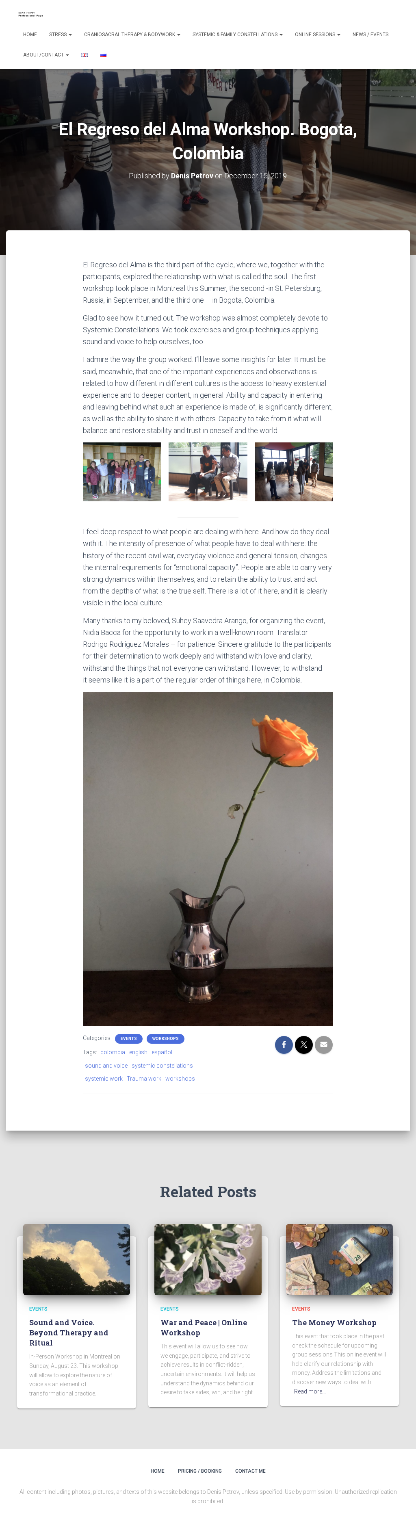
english (138, 1052)
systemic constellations (162, 1065)
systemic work (104, 1078)
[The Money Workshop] (339, 1259)
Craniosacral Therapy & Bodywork (130, 34)
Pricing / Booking (200, 1471)
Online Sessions (315, 34)
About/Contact (44, 55)
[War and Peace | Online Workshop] (207, 1259)
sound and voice (106, 1065)
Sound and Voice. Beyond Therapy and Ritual (68, 1332)
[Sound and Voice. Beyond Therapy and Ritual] (76, 1259)
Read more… (310, 1391)
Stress (58, 34)
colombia (112, 1052)
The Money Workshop (334, 1322)
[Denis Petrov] (32, 14)
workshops (180, 1078)
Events (129, 1038)
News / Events (370, 34)
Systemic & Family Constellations (236, 34)
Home (30, 34)
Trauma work (144, 1078)
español (162, 1052)
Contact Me (250, 1471)
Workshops (165, 1038)
